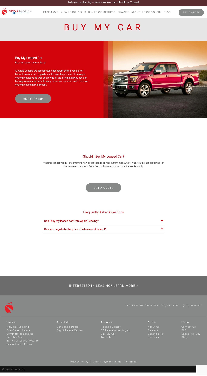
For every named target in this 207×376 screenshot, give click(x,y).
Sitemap (131, 361)
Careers (153, 330)
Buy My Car (108, 333)
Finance (123, 12)
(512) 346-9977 (192, 305)
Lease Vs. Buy (190, 333)
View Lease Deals (73, 12)
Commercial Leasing (20, 333)
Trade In (106, 337)
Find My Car (14, 337)
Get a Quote (103, 187)
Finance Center (111, 326)
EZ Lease (134, 2)
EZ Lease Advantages (115, 330)
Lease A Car (50, 12)
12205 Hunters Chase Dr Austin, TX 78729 (152, 305)
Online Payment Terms (107, 361)
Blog (167, 12)
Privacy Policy (79, 361)
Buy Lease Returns (101, 12)
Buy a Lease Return (20, 344)
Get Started (33, 98)
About (135, 12)
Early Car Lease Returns (23, 340)
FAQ (184, 330)
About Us (154, 326)
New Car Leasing (18, 326)
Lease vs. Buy (152, 12)
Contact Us (188, 326)
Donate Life (156, 333)
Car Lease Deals (68, 326)
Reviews (153, 337)
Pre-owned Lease (18, 330)
